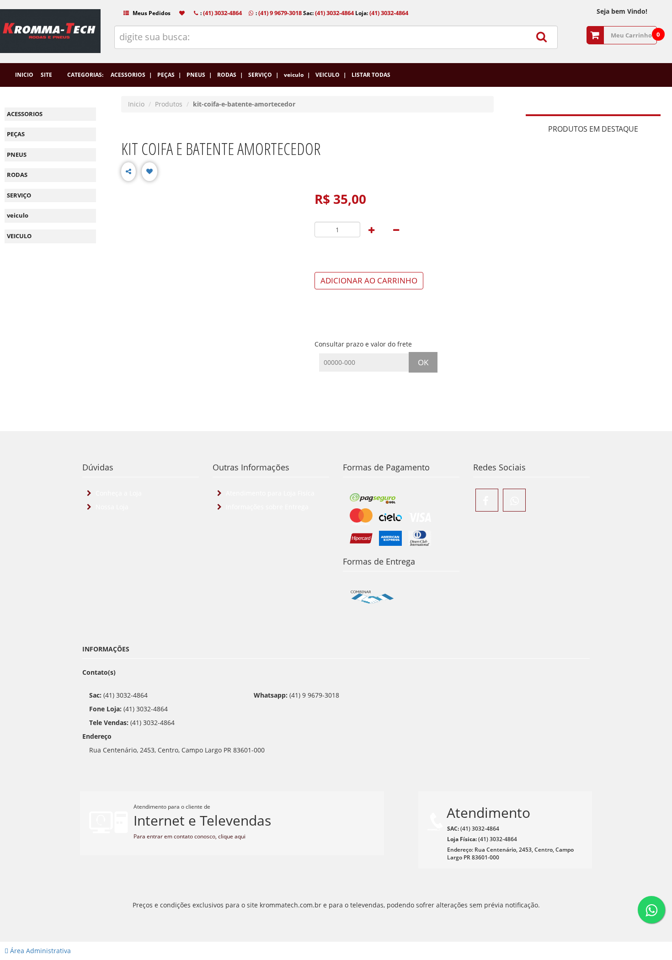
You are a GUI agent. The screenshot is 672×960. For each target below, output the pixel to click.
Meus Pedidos (151, 13)
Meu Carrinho (631, 35)
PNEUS (17, 154)
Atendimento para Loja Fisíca (269, 493)
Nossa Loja (111, 506)
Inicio (136, 104)
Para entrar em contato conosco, (175, 836)
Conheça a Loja (118, 493)
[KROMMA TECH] (50, 40)
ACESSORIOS (25, 114)
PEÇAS (16, 134)
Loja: (381, 13)
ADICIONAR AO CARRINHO (368, 280)
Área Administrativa (39, 950)
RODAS (17, 175)
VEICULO (19, 236)
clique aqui (231, 836)
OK (423, 362)
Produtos (168, 104)
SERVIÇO (19, 195)
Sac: (328, 13)
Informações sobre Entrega (266, 506)
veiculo (17, 215)
